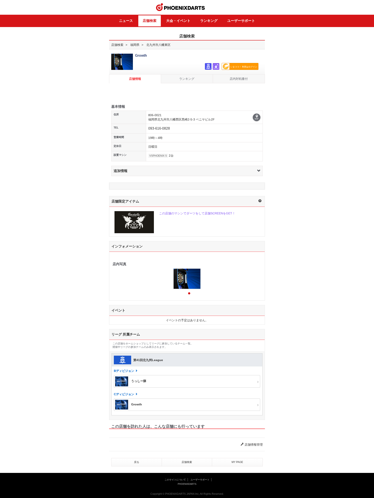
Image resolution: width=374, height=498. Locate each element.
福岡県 (134, 45)
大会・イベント (178, 20)
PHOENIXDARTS (180, 7)
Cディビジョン (124, 394)
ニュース (126, 20)
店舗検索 (149, 20)
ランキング (209, 20)
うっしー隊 (138, 381)
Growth (136, 404)
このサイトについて (175, 479)
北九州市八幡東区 (158, 45)
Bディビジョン (124, 371)
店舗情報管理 (253, 444)
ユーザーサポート (241, 20)
